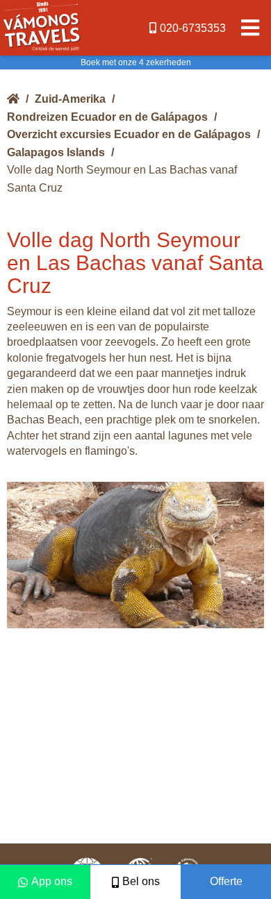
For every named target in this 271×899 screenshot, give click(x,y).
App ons (51, 881)
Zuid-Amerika (70, 99)
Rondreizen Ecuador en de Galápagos (107, 117)
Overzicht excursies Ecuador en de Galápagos (129, 134)
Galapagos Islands (56, 152)
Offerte (226, 881)
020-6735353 (193, 28)
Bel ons (141, 881)
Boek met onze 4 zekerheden (136, 62)
